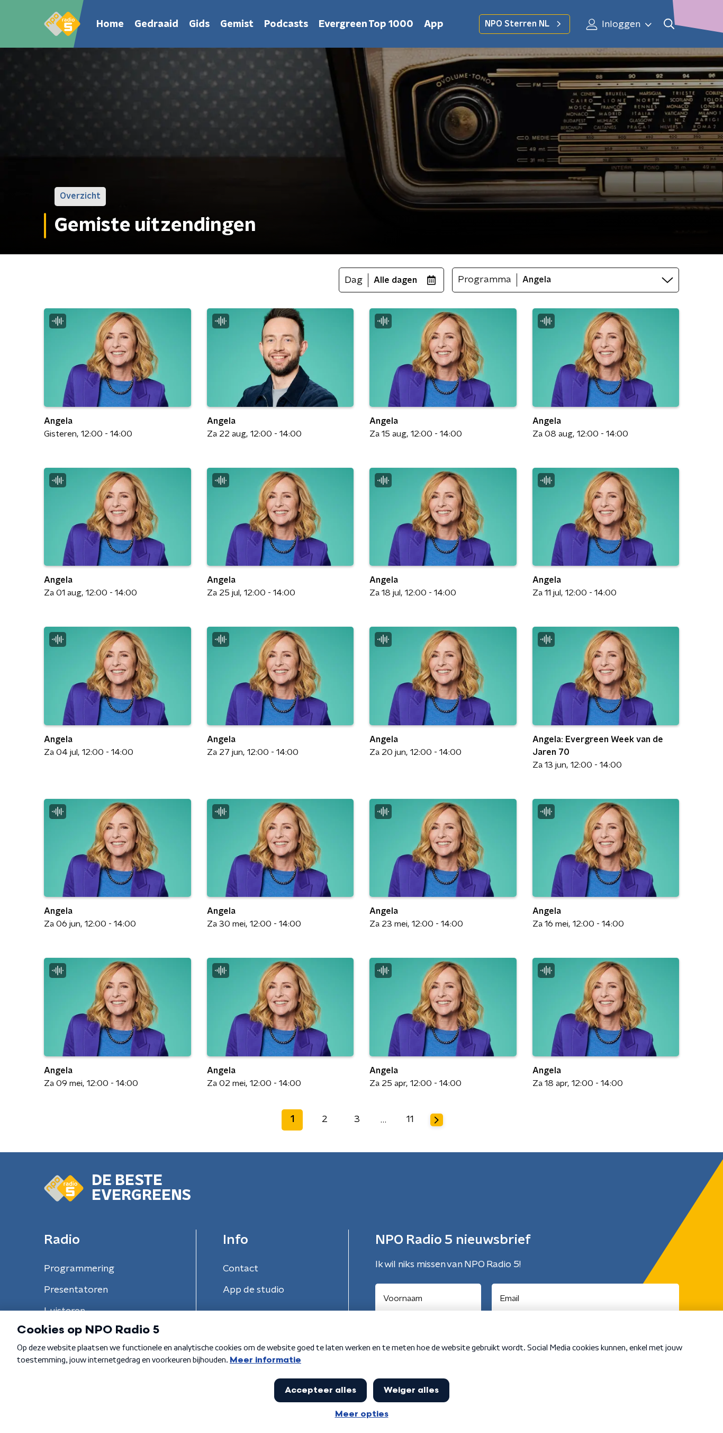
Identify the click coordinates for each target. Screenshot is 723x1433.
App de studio (253, 1290)
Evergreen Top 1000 (366, 24)
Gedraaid (156, 24)
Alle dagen (395, 280)
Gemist (237, 24)
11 (410, 1119)
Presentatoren (76, 1290)
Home (110, 24)
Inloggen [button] (620, 24)
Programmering (79, 1269)
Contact (240, 1269)
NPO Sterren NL (517, 24)
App (434, 24)
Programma (484, 279)
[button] (668, 24)
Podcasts (286, 24)
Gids (199, 24)
